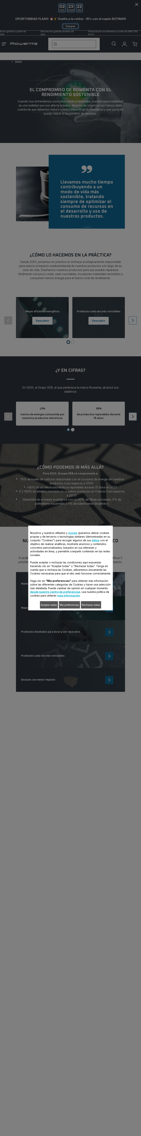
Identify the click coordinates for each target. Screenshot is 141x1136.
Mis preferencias (69, 604)
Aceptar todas (49, 604)
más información (68, 595)
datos (96, 540)
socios (72, 532)
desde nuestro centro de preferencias (55, 591)
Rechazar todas (91, 604)
